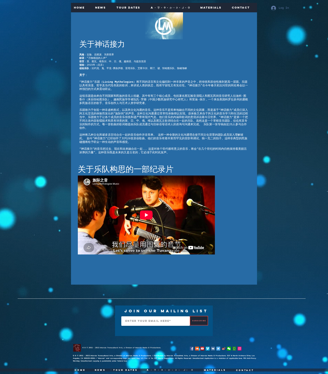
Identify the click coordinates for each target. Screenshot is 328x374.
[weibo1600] (224, 348)
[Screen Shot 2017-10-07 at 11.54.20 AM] (229, 348)
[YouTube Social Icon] (202, 348)
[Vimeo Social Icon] (208, 348)
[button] (172, 7)
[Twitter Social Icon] (218, 348)
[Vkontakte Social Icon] (213, 348)
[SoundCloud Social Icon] (197, 348)
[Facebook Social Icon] (192, 348)
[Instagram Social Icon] (239, 348)
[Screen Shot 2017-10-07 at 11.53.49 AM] (234, 348)
